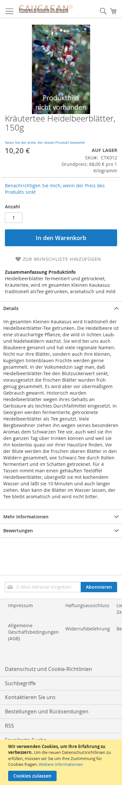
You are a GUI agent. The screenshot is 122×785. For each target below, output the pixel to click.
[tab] (61, 308)
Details (11, 308)
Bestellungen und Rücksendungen (46, 711)
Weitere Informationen (61, 764)
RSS (9, 725)
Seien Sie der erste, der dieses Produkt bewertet (45, 142)
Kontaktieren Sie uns (30, 697)
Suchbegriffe (20, 683)
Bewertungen (18, 530)
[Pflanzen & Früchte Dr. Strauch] (46, 9)
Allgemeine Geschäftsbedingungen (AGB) (33, 631)
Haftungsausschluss (87, 605)
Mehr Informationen (25, 517)
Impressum (20, 605)
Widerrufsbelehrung (87, 629)
